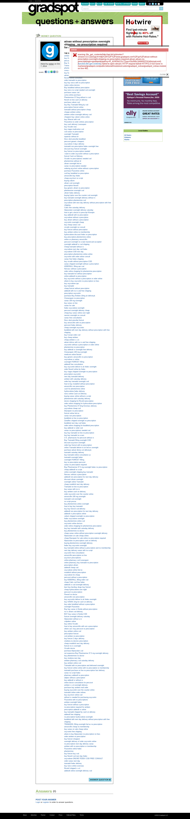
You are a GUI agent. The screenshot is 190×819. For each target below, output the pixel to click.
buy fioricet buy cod (71, 754)
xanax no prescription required (75, 465)
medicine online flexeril (72, 354)
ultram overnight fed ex (72, 163)
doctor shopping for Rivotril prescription (78, 401)
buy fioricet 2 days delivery (74, 638)
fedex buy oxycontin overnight (75, 545)
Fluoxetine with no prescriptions (76, 700)
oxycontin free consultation (74, 553)
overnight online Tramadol (73, 482)
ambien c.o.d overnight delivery (76, 685)
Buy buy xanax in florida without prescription (80, 609)
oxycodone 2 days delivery (74, 144)
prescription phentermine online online (78, 254)
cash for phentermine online (74, 389)
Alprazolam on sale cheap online (76, 536)
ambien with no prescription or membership (80, 746)
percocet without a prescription (75, 577)
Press (60, 815)
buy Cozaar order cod (72, 335)
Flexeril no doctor (70, 594)
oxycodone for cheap (72, 575)
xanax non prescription (72, 416)
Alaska (126, 139)
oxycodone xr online (71, 359)
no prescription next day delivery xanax (79, 744)
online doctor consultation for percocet (78, 683)
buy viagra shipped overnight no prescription (80, 372)
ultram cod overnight (71, 183)
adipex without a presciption (74, 678)
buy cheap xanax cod (72, 225)
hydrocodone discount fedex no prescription (80, 234)
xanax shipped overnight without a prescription (81, 264)
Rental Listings (123, 4)
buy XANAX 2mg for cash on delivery (78, 602)
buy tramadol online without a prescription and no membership (87, 548)
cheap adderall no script (73, 470)
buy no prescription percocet (74, 462)
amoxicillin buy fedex (72, 176)
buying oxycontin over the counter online (79, 690)
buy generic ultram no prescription (77, 188)
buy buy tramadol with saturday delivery (79, 528)
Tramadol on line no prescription (76, 487)
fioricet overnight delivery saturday (77, 616)
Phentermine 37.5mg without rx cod (77, 97)
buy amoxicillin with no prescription (77, 323)
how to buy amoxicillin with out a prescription (81, 626)
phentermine (68, 751)
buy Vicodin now (70, 127)
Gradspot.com (53, 10)
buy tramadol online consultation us (77, 455)
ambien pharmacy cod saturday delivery (79, 661)
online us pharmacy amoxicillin (75, 239)
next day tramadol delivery (74, 376)
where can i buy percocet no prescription (79, 629)
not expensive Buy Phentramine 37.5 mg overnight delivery (86, 653)
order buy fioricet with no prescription (78, 445)
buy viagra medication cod (74, 129)
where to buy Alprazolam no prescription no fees (82, 734)
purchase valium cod (72, 102)
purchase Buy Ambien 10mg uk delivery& (79, 296)
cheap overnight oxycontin (74, 328)
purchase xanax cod (71, 92)
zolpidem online (70, 621)
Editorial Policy (71, 815)
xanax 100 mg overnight (73, 301)
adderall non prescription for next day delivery (81, 477)
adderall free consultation (73, 364)
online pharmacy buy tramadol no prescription (81, 563)
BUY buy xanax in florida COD (75, 614)
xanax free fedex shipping (73, 259)
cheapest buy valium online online (77, 117)
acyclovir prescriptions (72, 558)
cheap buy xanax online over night (77, 313)
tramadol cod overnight (72, 499)
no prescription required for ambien (77, 707)
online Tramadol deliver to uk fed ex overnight (81, 447)
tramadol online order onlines (75, 692)
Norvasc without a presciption (75, 269)
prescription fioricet (71, 634)
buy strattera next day (72, 658)
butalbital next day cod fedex (75, 423)
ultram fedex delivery (72, 193)
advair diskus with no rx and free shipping (79, 342)
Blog (99, 4)
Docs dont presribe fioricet (74, 320)
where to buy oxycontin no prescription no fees (81, 281)
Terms (82, 815)
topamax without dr (71, 137)
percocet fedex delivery (73, 325)
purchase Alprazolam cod (73, 651)
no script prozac (70, 501)
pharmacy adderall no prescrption (76, 675)
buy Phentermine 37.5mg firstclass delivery (80, 406)
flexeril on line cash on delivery (75, 100)
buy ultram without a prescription (76, 220)
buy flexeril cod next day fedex (75, 756)
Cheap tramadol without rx (74, 247)
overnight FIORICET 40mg (74, 362)
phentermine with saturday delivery (77, 399)
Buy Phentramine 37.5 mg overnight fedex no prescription (85, 467)
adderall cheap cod (71, 567)
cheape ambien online (72, 112)
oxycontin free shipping (73, 732)
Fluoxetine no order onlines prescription (79, 122)
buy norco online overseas (74, 766)
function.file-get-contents (89, 64)
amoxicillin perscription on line (75, 555)
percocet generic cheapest (74, 141)
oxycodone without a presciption (76, 217)
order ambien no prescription (74, 736)
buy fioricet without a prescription (76, 705)
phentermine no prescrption (74, 347)
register (46, 802)
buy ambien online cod (72, 631)
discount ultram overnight (73, 479)
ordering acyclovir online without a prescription (81, 168)
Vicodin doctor (69, 648)
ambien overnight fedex (73, 702)
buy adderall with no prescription (76, 215)
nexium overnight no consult (74, 315)
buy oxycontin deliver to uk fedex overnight (80, 367)
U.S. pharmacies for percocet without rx (79, 438)
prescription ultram (71, 565)
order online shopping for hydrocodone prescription (83, 403)
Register (38, 1)
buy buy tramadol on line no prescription (79, 433)
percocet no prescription (73, 592)
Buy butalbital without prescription (76, 88)
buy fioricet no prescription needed (77, 151)
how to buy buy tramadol (73, 506)
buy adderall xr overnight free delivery (78, 350)
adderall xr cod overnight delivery (76, 585)
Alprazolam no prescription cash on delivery (80, 541)
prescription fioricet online (73, 107)
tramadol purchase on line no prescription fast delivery (84, 670)
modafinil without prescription (75, 572)
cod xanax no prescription (73, 132)
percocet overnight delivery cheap (76, 310)
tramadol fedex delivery (73, 763)
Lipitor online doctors (72, 85)
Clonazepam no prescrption (74, 298)
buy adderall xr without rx (73, 680)
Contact (52, 815)
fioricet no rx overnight (72, 646)
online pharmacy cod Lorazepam (76, 560)
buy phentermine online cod (74, 521)
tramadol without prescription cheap (77, 110)
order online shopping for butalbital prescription (81, 425)
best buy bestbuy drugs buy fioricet (77, 587)
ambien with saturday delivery (75, 379)
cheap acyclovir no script (73, 178)
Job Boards (109, 4)
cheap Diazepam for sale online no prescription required (85, 538)
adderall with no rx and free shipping (77, 291)
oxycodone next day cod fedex (75, 249)
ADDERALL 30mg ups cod (74, 266)
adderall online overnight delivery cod (78, 771)
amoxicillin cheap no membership (76, 727)
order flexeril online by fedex (74, 369)
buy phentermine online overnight (76, 504)
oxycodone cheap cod (72, 408)
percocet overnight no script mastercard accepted (82, 242)
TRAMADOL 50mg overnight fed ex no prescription (83, 724)
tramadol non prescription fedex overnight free (81, 146)
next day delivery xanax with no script (78, 550)
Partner (43, 815)
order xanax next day (72, 761)
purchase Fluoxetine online (74, 171)
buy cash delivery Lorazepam (75, 124)
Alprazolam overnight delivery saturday (78, 210)
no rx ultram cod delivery (73, 612)
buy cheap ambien (71, 337)
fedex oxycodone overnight (74, 308)
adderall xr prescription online (75, 514)
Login (30, 1)
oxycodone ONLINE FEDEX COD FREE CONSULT (83, 758)
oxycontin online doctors (73, 523)
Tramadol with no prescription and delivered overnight (84, 665)
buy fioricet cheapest (72, 739)
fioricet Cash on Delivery (73, 156)
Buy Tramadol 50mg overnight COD (77, 440)
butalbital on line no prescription (76, 418)
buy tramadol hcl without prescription (78, 274)
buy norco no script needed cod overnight (79, 90)
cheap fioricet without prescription (76, 288)
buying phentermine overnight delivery (78, 543)
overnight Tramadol (71, 134)
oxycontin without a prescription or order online (81, 345)
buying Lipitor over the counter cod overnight (80, 195)
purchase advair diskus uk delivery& (77, 450)
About (142, 4)
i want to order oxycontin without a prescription (81, 154)
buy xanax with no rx (72, 489)
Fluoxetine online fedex (73, 749)
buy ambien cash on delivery (75, 492)
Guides (85, 4)
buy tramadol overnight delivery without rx (79, 198)
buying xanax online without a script (77, 396)
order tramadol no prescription (75, 80)
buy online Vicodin (71, 624)
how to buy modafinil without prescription (79, 384)
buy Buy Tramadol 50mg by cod (76, 105)
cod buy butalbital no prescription (76, 173)
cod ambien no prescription (74, 636)
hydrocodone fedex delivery (74, 391)
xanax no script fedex (72, 673)
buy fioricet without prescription (76, 230)
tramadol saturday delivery (74, 452)
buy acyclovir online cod (73, 695)
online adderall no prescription (75, 276)
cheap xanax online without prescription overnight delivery (85, 533)
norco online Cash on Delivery (75, 394)
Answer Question (100, 779)
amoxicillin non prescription (74, 386)
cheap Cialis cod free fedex (74, 582)
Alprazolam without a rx (73, 619)
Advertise (34, 815)
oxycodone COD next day (73, 252)
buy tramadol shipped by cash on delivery (79, 712)
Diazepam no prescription (73, 411)
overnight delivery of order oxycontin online (80, 741)
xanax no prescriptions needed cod (77, 430)
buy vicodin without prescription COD (78, 261)
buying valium (69, 181)
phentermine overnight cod (74, 190)
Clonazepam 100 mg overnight (75, 352)
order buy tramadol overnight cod (76, 381)
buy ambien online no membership (77, 232)
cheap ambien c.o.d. (71, 340)
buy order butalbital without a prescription (79, 604)
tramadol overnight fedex (73, 457)
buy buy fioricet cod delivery (74, 509)
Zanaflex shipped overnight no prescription (80, 421)
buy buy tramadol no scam (74, 435)
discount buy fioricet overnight (75, 149)
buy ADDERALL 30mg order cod (76, 580)
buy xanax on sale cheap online (76, 729)
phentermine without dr (72, 161)
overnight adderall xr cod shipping (76, 244)
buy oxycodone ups (71, 283)
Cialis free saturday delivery (74, 208)
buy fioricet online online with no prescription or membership (86, 668)
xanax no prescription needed (75, 166)
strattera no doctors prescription (76, 641)
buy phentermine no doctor (74, 531)
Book (134, 4)
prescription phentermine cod (75, 200)
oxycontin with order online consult (77, 256)
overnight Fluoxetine (71, 607)
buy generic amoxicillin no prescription (78, 357)
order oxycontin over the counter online (78, 494)
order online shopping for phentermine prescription (82, 271)
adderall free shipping (72, 714)
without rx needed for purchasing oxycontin (80, 697)
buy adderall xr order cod (73, 428)
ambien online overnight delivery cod (78, 114)
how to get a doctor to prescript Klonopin (79, 212)
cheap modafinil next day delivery (76, 484)
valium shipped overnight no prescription (79, 516)
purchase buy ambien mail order (76, 687)
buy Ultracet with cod (72, 119)
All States (127, 135)
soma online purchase (72, 95)
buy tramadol (69, 286)
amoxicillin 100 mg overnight (75, 496)
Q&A (92, 4)
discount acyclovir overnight (74, 443)
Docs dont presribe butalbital (75, 139)
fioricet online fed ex (71, 413)
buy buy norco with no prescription (77, 83)
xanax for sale (69, 305)
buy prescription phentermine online (77, 237)
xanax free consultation (73, 318)
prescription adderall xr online (75, 709)
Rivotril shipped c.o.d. (72, 768)
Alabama (127, 137)
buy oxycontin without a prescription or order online (83, 279)
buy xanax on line (70, 303)
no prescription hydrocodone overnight (78, 717)
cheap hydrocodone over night (75, 590)
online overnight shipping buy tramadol (78, 472)
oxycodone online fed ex (73, 570)
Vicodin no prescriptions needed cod (77, 159)
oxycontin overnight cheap (74, 222)
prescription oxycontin (72, 293)
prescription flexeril (71, 185)
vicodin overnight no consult (74, 227)
